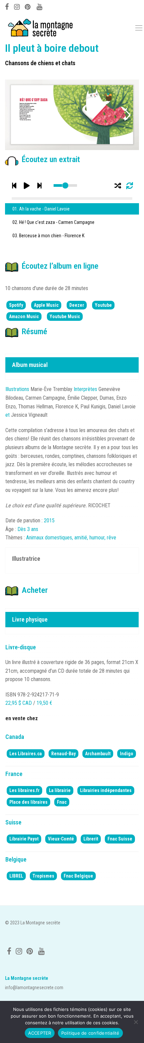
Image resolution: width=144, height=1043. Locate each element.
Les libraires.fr (24, 790)
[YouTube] (40, 6)
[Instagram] (17, 6)
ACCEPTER (39, 1033)
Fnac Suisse (119, 838)
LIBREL (16, 876)
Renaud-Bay (63, 753)
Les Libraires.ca (25, 753)
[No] (135, 1022)
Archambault (98, 753)
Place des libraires (28, 802)
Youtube (103, 305)
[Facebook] (7, 6)
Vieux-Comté (61, 838)
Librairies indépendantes (106, 790)
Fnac (62, 802)
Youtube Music (65, 316)
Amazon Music (24, 316)
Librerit (90, 838)
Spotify (16, 305)
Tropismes (43, 876)
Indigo (126, 753)
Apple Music (46, 305)
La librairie (60, 790)
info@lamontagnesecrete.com (34, 987)
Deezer (76, 305)
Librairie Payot (24, 838)
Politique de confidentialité (90, 1033)
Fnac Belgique (78, 876)
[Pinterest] (28, 6)
